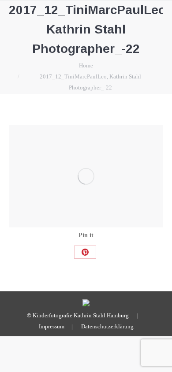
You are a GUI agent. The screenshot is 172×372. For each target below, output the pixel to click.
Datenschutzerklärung (107, 326)
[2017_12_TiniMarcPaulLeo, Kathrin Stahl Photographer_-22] (86, 176)
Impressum (51, 326)
